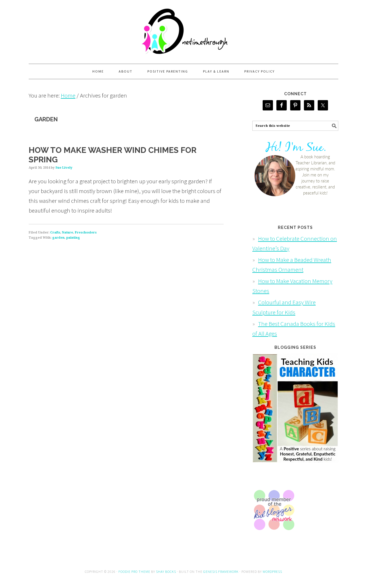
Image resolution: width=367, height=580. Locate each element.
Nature (67, 232)
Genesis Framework (221, 571)
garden (58, 238)
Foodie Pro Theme (134, 571)
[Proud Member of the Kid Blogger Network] (273, 535)
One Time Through (183, 29)
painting (73, 238)
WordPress (272, 571)
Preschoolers (86, 232)
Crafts (55, 232)
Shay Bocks (166, 571)
